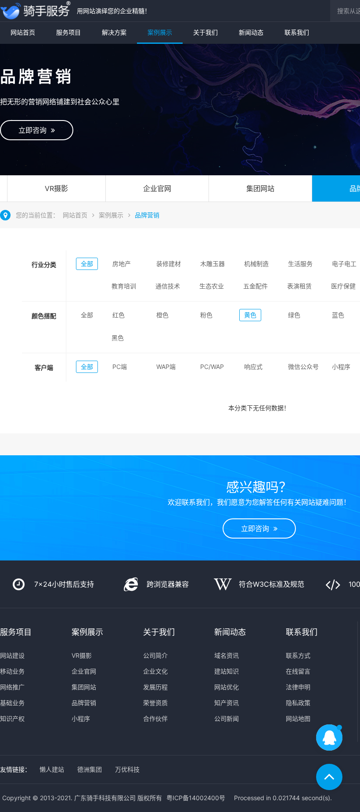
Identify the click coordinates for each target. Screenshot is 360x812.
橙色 (162, 315)
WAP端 (166, 366)
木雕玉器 (212, 263)
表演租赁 (299, 286)
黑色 (118, 337)
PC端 (119, 366)
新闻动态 (251, 32)
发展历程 (155, 687)
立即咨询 (34, 130)
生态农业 (211, 286)
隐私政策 (298, 702)
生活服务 (300, 263)
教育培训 (124, 286)
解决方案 (114, 32)
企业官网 (157, 188)
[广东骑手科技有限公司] (36, 10)
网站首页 (23, 32)
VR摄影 (56, 188)
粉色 (206, 315)
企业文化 (155, 671)
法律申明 (298, 687)
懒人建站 (52, 769)
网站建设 (12, 655)
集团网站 (260, 188)
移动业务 (12, 671)
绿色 (294, 315)
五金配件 (255, 286)
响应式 (253, 366)
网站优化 (226, 687)
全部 (87, 263)
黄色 (250, 315)
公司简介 (155, 655)
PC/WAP (212, 366)
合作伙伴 (155, 718)
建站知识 (226, 671)
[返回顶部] (329, 777)
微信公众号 (303, 366)
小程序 (341, 366)
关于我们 (205, 32)
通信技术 (167, 286)
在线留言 (298, 671)
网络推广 (12, 687)
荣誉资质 (155, 702)
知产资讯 (226, 702)
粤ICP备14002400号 (195, 797)
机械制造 (256, 263)
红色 (118, 315)
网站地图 (298, 718)
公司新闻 (226, 718)
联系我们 (296, 32)
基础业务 (12, 702)
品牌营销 (147, 215)
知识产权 (12, 718)
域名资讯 (226, 655)
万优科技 (127, 769)
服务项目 (68, 32)
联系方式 (298, 655)
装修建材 (168, 263)
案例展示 (160, 32)
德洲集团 (89, 769)
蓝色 (338, 315)
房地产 (121, 263)
